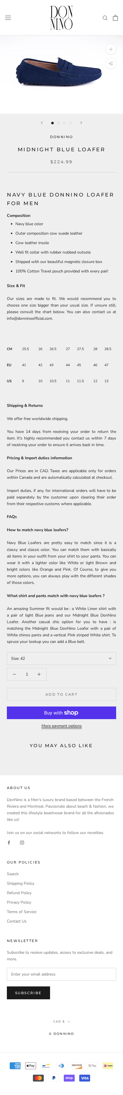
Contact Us (17, 921)
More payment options (61, 726)
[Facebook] (9, 842)
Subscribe (28, 993)
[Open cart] (115, 18)
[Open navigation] (8, 18)
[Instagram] (22, 842)
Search (13, 874)
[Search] (105, 17)
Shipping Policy (20, 883)
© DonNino (61, 1034)
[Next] (81, 122)
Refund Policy (19, 893)
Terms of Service (21, 912)
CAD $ (59, 1021)
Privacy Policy (19, 902)
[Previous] (42, 122)
